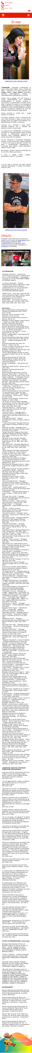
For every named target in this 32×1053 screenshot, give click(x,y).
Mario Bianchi (22, 240)
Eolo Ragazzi (7, 242)
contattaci (6, 5)
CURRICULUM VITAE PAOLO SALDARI (16, 230)
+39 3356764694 (8, 2)
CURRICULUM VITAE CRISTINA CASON (16, 81)
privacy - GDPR (8, 8)
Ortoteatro (4, 246)
